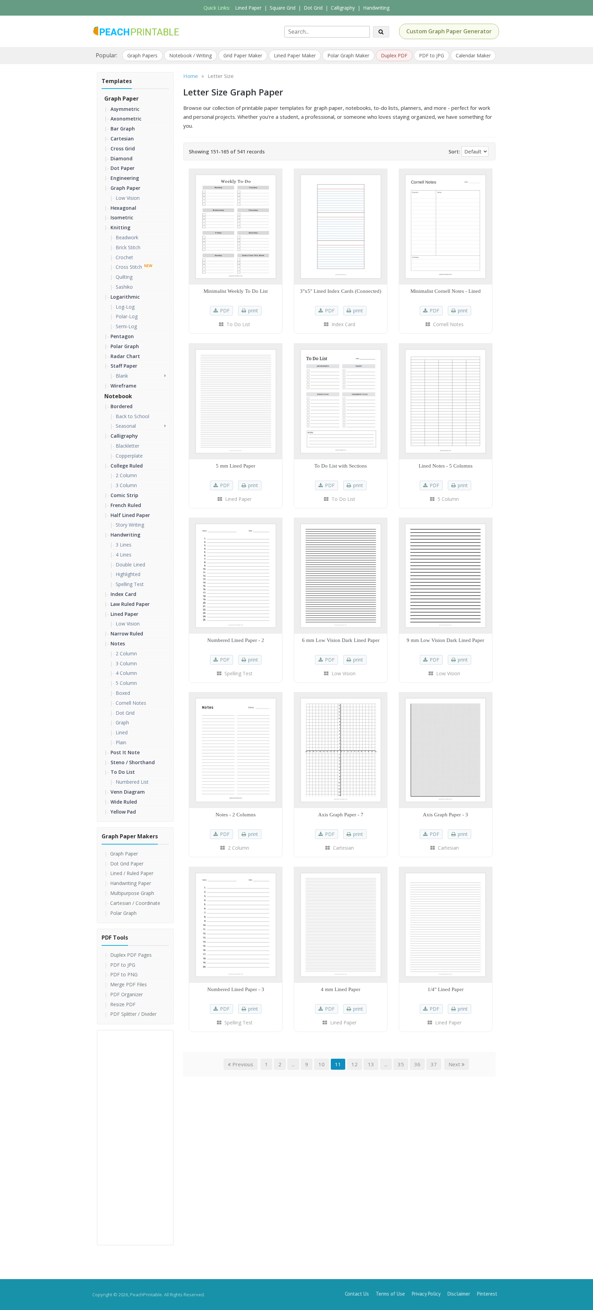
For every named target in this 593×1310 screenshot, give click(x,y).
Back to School (132, 416)
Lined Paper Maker (295, 55)
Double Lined (130, 564)
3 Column (126, 485)
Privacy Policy (426, 1293)
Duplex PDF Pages (131, 955)
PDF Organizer (126, 994)
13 (371, 1064)
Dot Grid (313, 7)
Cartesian (122, 138)
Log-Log (125, 306)
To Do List (123, 772)
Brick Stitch (128, 247)
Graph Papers (142, 55)
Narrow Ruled (127, 633)
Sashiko (124, 287)
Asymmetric (125, 109)
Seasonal (126, 426)
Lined (122, 732)
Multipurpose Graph (132, 893)
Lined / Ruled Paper (131, 873)
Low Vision (128, 198)
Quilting (124, 277)
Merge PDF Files (128, 984)
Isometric (122, 217)
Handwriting (376, 7)
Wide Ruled (124, 801)
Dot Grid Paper (126, 863)
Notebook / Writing (190, 55)
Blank (122, 375)
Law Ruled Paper (130, 604)
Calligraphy (343, 7)
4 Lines (123, 554)
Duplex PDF (394, 55)
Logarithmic (125, 297)
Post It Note (125, 752)
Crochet (124, 257)
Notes (118, 643)
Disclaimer (458, 1293)
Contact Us (357, 1293)
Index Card (123, 594)
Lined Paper (248, 7)
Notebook (118, 396)
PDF (225, 310)
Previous (242, 1064)
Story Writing (130, 524)
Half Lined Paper (130, 515)
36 (417, 1064)
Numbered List (132, 782)
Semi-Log (126, 326)
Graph (122, 722)
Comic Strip (124, 495)
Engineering (125, 178)
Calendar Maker (473, 55)
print (253, 310)
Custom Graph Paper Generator (449, 31)
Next (455, 1064)
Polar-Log (127, 316)
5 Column (126, 683)
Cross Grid (123, 148)
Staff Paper (124, 366)
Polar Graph (125, 346)
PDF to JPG (431, 55)
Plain (121, 742)
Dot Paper (123, 168)
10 (321, 1064)
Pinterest (487, 1293)
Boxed (123, 693)
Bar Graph (123, 128)
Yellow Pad (123, 811)
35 (401, 1064)
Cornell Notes (131, 703)
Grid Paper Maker (242, 55)
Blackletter (127, 446)
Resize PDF (123, 1004)
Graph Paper (121, 98)
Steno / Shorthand (133, 762)
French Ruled (126, 505)
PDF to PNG (124, 974)
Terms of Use (390, 1293)
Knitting (120, 227)
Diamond (121, 158)
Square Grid (282, 7)
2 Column (126, 475)
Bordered (121, 406)
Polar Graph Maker (348, 55)
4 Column (126, 673)
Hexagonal (123, 208)
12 (354, 1064)
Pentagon (122, 336)
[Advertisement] (135, 1137)
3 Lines (123, 544)
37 (434, 1064)
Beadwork (127, 237)
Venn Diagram (128, 792)
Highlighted (128, 574)
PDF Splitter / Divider (133, 1014)
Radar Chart (125, 356)
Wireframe (123, 385)
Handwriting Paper (130, 883)
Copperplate (129, 455)
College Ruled (127, 465)
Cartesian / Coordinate (135, 903)
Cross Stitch (129, 267)
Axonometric (126, 118)
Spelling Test (130, 584)
